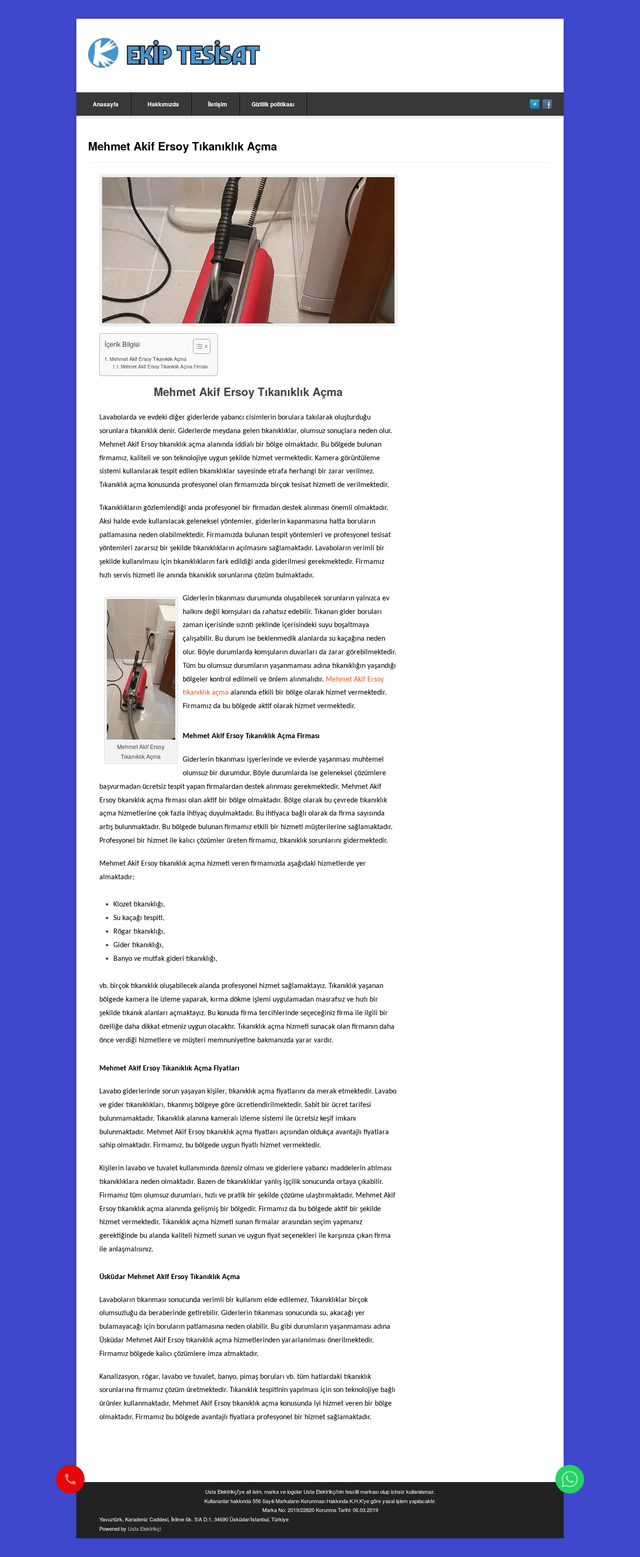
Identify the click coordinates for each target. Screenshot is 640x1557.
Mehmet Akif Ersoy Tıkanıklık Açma (148, 358)
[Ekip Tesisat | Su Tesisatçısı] (174, 54)
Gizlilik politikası (273, 104)
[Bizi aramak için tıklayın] (70, 1479)
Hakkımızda (163, 104)
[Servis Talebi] (570, 1479)
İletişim (217, 104)
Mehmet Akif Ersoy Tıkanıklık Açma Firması (164, 366)
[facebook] (547, 104)
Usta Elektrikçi (144, 1528)
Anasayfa (106, 104)
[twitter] (534, 104)
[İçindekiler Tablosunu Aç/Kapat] (197, 346)
